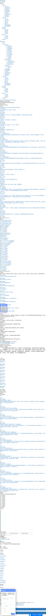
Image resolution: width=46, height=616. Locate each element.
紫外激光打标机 (10, 63)
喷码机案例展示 (8, 24)
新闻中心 (4, 34)
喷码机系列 (7, 6)
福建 (17, 603)
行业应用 (4, 17)
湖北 (19, 603)
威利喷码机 (9, 49)
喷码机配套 (7, 9)
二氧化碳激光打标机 (11, 61)
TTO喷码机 (9, 57)
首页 (3, 4)
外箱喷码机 (9, 55)
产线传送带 (9, 66)
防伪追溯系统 (7, 10)
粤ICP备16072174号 (30, 602)
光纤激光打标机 (10, 60)
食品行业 (6, 18)
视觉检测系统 (7, 11)
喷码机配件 (7, 16)
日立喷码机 (9, 52)
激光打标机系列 (8, 8)
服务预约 (6, 31)
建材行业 (6, 22)
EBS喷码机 (9, 47)
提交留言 (2, 536)
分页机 (8, 68)
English (3, 2)
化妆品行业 (7, 20)
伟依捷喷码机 (9, 46)
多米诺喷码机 (9, 51)
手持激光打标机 (10, 64)
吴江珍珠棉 (7, 539)
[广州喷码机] (2, 100)
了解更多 (1, 358)
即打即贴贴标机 (8, 14)
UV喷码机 (6, 12)
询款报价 (6, 32)
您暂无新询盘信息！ (21, 605)
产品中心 (4, 5)
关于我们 (4, 27)
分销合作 (6, 33)
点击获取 (4, 343)
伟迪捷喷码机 (9, 48)
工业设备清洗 (2, 539)
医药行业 (6, 23)
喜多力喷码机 (9, 53)
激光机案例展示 (8, 26)
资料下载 (6, 29)
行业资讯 (6, 37)
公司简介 (1, 551)
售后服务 (4, 28)
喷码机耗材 (7, 15)
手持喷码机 (9, 58)
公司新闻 (6, 35)
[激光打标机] (8, 100)
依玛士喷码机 (9, 54)
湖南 (20, 603)
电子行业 (6, 21)
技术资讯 (6, 38)
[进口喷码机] (13, 100)
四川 (22, 603)
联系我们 (4, 39)
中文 (1, 2)
